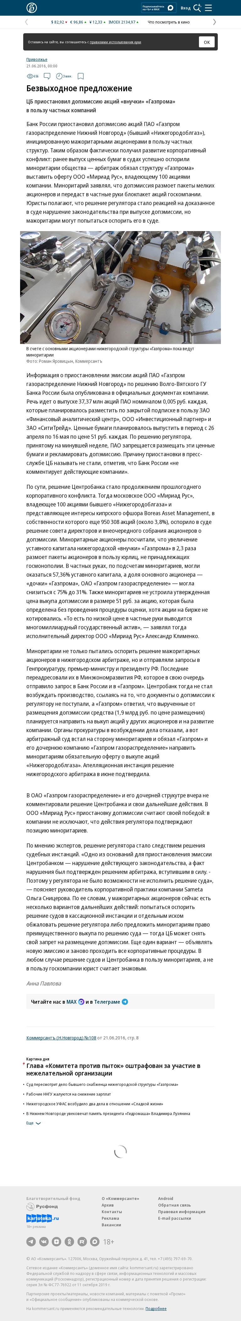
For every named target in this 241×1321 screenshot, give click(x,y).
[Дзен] (56, 1241)
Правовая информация (182, 1211)
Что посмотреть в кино (169, 22)
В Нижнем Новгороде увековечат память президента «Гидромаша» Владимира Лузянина (108, 1113)
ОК (207, 42)
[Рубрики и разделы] (208, 8)
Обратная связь (174, 1205)
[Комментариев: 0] (47, 76)
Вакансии (111, 1225)
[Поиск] (197, 8)
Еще (30, 1123)
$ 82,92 (57, 22)
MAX (72, 1002)
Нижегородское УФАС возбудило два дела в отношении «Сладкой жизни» (94, 1104)
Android (165, 1198)
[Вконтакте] (44, 1241)
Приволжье (36, 59)
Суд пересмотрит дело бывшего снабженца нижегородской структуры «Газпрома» (102, 1084)
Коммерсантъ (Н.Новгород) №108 (61, 1037)
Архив (108, 1205)
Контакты (112, 1211)
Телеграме (107, 1002)
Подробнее (156, 1308)
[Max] (94, 1241)
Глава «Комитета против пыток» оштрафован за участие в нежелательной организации (113, 1069)
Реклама (110, 1218)
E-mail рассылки (174, 1218)
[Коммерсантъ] (31, 8)
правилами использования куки (115, 42)
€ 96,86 (76, 22)
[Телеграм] (31, 1241)
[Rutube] (82, 1241)
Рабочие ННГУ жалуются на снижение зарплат (68, 1094)
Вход (186, 8)
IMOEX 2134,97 (122, 22)
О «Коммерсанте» (120, 1198)
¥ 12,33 (95, 22)
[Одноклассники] (69, 1241)
